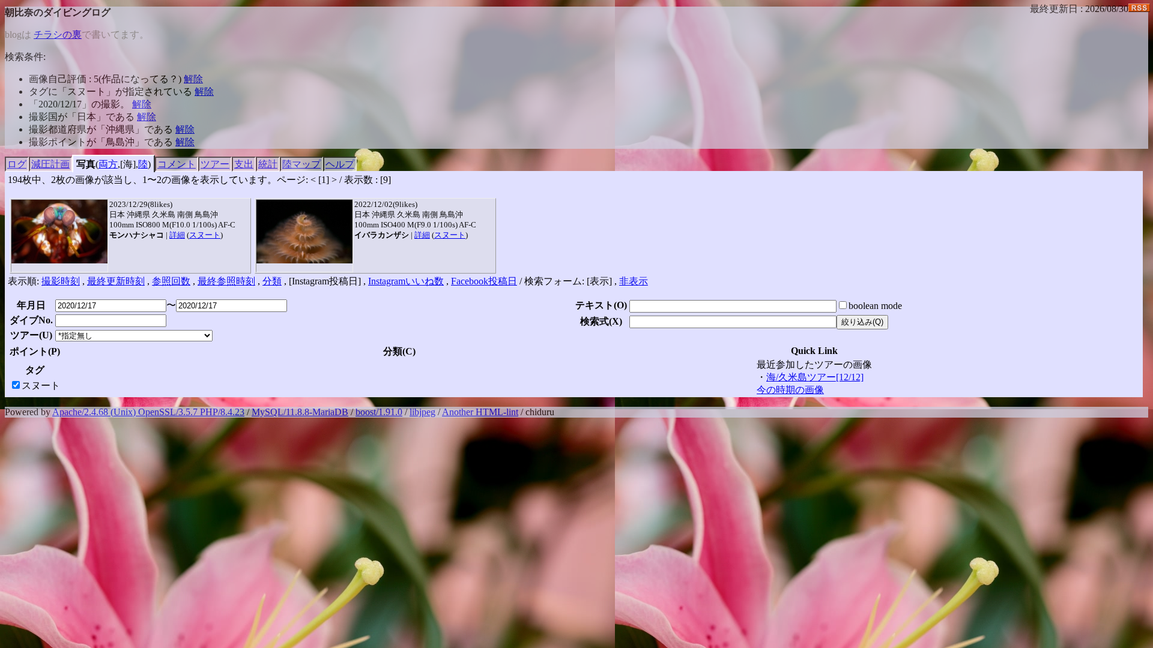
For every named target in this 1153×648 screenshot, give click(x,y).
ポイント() (35, 351)
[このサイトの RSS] (1139, 9)
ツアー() (31, 335)
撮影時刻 (60, 281)
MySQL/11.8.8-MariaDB (300, 412)
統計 (267, 164)
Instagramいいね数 (406, 281)
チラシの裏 (58, 34)
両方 (108, 164)
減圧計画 (50, 164)
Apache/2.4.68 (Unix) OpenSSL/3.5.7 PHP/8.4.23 (148, 412)
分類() (399, 351)
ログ (16, 164)
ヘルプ (339, 164)
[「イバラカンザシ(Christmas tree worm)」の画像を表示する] (304, 231)
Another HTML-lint (480, 412)
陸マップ (301, 164)
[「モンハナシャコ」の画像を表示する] (59, 231)
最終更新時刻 (116, 281)
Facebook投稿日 (484, 281)
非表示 (633, 281)
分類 (272, 281)
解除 (193, 79)
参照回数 (171, 281)
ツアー (215, 164)
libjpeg (422, 412)
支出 (243, 164)
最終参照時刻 (226, 281)
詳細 (177, 234)
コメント (176, 164)
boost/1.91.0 (379, 412)
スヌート (204, 234)
